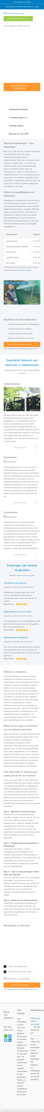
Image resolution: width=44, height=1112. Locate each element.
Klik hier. (28, 270)
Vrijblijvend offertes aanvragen (35, 1021)
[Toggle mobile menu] (39, 13)
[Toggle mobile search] (35, 13)
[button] (22, 966)
